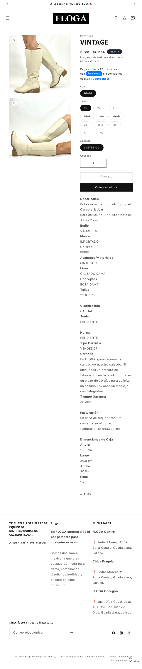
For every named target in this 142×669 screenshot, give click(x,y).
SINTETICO (94, 148)
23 (116, 108)
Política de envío (96, 656)
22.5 (102, 108)
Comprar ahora (106, 187)
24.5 (118, 117)
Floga (28, 656)
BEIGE (90, 94)
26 (117, 125)
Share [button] (88, 493)
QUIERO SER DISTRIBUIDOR (27, 543)
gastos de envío (94, 57)
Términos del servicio (121, 660)
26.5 (89, 133)
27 (103, 133)
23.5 (89, 117)
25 (88, 125)
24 (104, 117)
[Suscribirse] (71, 632)
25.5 (102, 125)
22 (87, 108)
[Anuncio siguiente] (135, 4)
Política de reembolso (121, 656)
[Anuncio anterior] (7, 4)
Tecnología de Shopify (44, 656)
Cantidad (85, 155)
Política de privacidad (72, 656)
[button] (8, 18)
